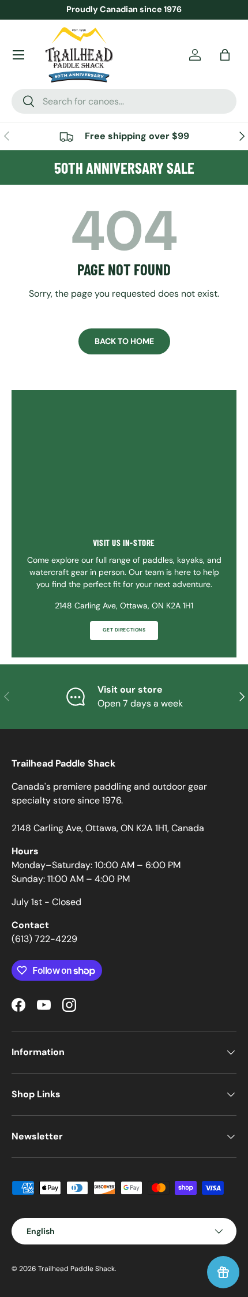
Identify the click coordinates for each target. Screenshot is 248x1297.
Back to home (124, 341)
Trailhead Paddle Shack (76, 1268)
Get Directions (124, 630)
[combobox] (124, 101)
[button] (225, 55)
